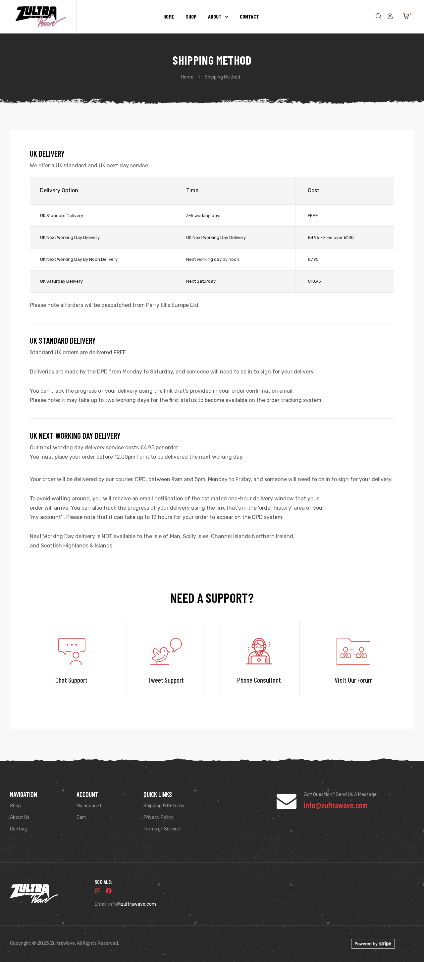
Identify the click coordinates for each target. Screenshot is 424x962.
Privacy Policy (158, 817)
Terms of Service (161, 829)
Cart (81, 817)
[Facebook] (109, 891)
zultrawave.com (138, 904)
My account (89, 806)
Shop (191, 16)
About (215, 16)
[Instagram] (98, 891)
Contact (249, 16)
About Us (19, 817)
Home (168, 16)
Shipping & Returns (163, 806)
